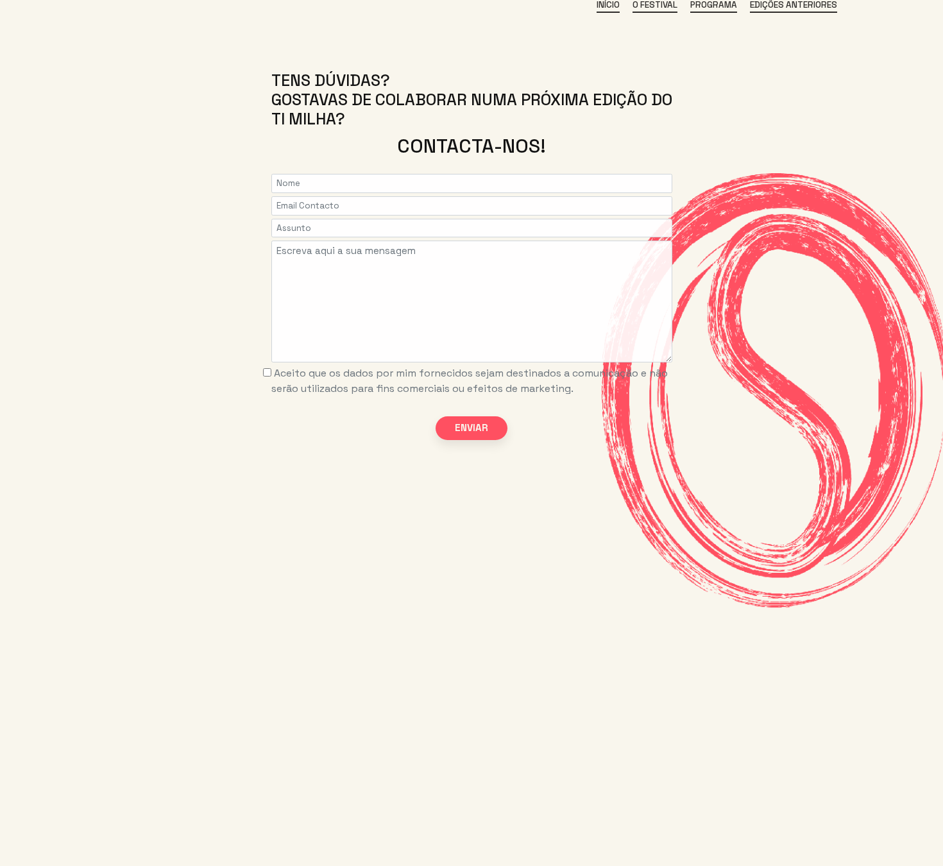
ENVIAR (471, 427)
